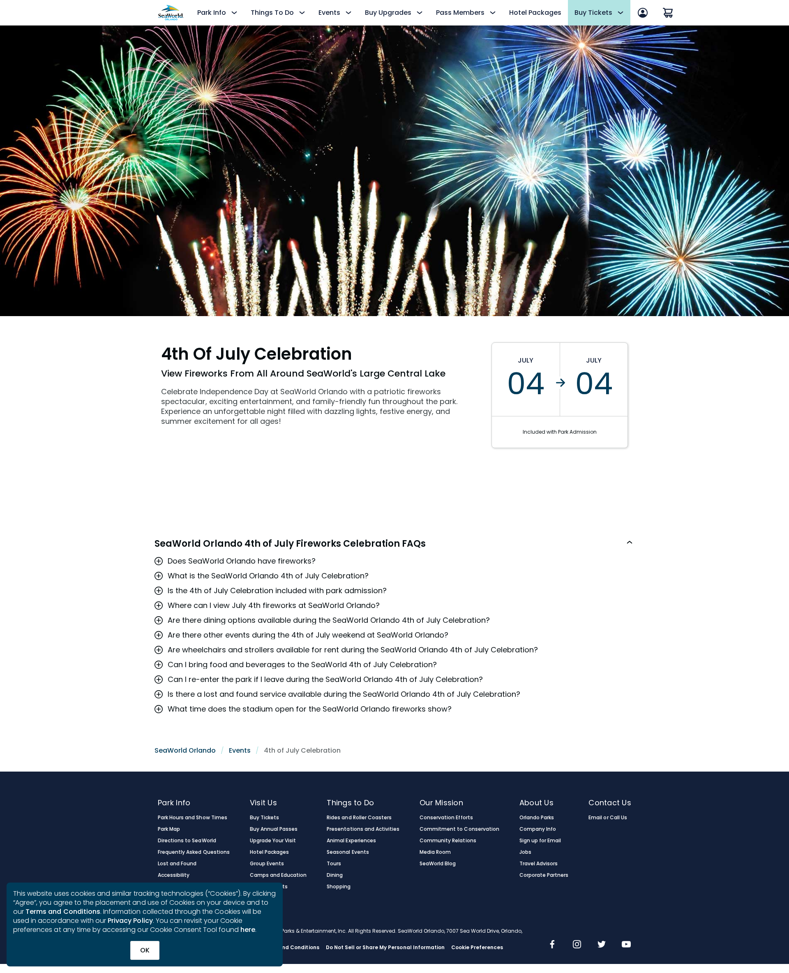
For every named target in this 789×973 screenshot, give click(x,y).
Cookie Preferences (477, 947)
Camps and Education (278, 875)
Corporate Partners (544, 875)
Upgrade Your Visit (273, 840)
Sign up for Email (540, 840)
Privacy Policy (130, 920)
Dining (335, 875)
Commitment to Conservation (459, 829)
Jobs (525, 852)
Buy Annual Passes (274, 829)
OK (145, 950)
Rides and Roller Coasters (359, 817)
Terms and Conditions (62, 911)
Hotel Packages (535, 12)
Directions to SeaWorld (187, 840)
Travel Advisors (538, 863)
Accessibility (173, 875)
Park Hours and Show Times (192, 817)
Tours (334, 863)
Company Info (537, 829)
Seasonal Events (348, 852)
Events (240, 750)
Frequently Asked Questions (194, 852)
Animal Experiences (351, 840)
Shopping (339, 886)
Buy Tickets (264, 817)
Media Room (435, 852)
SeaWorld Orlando (185, 750)
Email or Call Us (607, 817)
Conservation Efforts (446, 817)
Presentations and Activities (363, 829)
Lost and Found (177, 863)
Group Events (267, 863)
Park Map (169, 829)
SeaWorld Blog (438, 863)
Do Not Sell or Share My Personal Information (385, 947)
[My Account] (642, 12)
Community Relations (448, 840)
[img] (552, 945)
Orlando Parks (536, 817)
